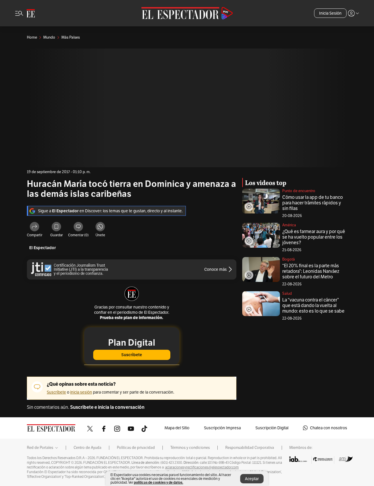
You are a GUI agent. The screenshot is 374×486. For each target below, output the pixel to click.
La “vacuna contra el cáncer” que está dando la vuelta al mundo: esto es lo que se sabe (313, 305)
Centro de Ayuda (87, 448)
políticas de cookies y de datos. (158, 482)
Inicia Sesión (330, 13)
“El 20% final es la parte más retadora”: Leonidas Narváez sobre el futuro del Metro (310, 271)
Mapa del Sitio (177, 427)
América (289, 225)
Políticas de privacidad (136, 448)
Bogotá (288, 259)
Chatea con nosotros (328, 427)
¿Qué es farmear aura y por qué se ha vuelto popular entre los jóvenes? (313, 237)
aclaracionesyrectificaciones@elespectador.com (202, 467)
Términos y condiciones (190, 448)
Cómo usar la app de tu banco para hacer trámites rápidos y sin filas (312, 202)
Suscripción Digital (271, 427)
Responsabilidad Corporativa (249, 448)
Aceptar (252, 478)
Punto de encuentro (298, 190)
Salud (287, 293)
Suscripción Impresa (222, 427)
